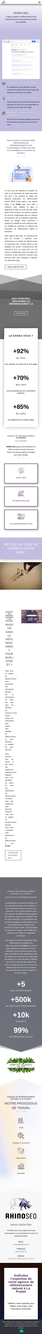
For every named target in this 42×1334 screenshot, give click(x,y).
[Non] (39, 1327)
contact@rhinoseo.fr (21, 1244)
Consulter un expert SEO (13, 855)
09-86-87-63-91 (21, 1251)
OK (22, 1331)
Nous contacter (16, 267)
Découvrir (21, 313)
